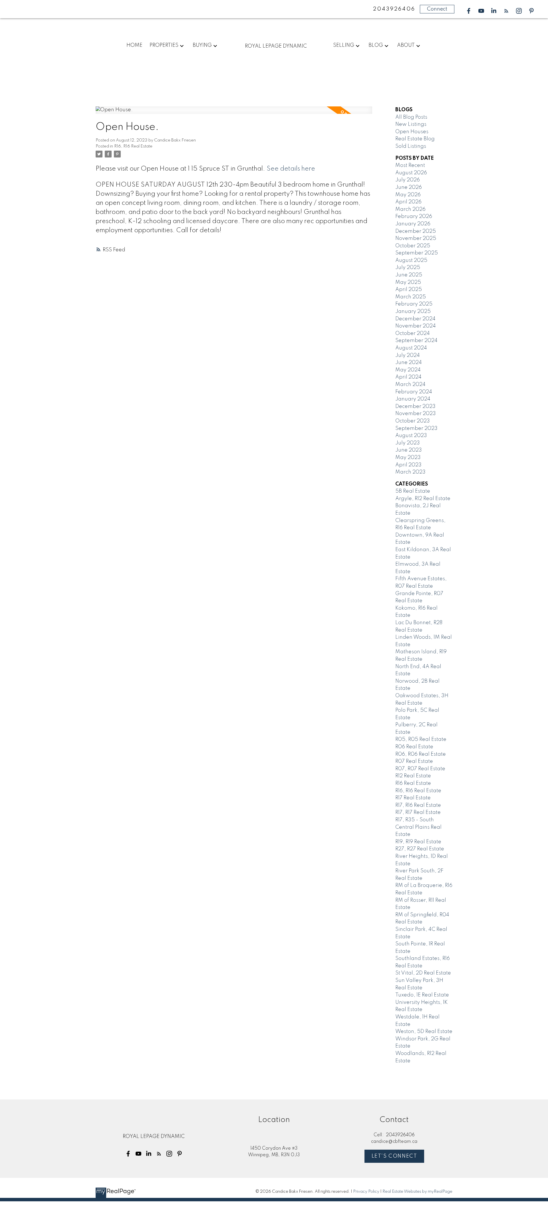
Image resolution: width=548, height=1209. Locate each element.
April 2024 (408, 377)
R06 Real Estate (414, 746)
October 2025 (412, 245)
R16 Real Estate (413, 783)
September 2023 (416, 428)
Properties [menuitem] (164, 45)
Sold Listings (410, 146)
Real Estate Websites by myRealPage (417, 1192)
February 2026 (413, 216)
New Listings (410, 124)
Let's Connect (394, 1156)
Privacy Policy (366, 1192)
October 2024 (412, 333)
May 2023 (408, 457)
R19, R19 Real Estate (418, 841)
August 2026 (411, 172)
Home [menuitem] (134, 45)
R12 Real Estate (413, 776)
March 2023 (410, 472)
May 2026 (408, 194)
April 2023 (408, 465)
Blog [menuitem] (375, 45)
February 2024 (413, 392)
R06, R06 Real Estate (420, 754)
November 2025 (415, 238)
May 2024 (408, 370)
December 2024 (415, 319)
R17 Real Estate (413, 797)
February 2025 (413, 304)
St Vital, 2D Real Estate (423, 973)
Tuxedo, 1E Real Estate (422, 995)
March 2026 (410, 209)
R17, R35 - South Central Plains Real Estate (418, 827)
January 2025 (413, 311)
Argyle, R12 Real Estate (422, 498)
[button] (469, 11)
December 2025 (415, 231)
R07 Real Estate (414, 761)
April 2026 (408, 202)
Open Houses (411, 131)
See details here (291, 169)
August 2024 (411, 348)
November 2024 (415, 326)
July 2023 (407, 443)
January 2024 (412, 399)
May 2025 (408, 282)
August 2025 (411, 260)
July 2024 (407, 355)
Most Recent (410, 165)
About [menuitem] (406, 45)
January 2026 (412, 224)
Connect (437, 9)
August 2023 (411, 435)
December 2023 (415, 406)
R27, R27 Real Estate (419, 849)
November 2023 (415, 413)
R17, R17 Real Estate (418, 812)
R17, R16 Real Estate (418, 805)
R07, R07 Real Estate (420, 768)
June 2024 (408, 362)
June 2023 (408, 450)
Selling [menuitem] (343, 45)
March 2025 (410, 297)
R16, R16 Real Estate (133, 146)
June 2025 (408, 275)
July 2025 (407, 267)
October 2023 (412, 421)
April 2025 (408, 289)
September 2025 (416, 253)
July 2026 (407, 180)
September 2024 (416, 340)
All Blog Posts (411, 117)
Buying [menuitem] (202, 45)
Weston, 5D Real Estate (423, 1031)
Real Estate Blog (415, 138)
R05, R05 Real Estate (420, 739)
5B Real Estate (412, 491)
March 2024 (410, 384)
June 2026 (408, 187)
